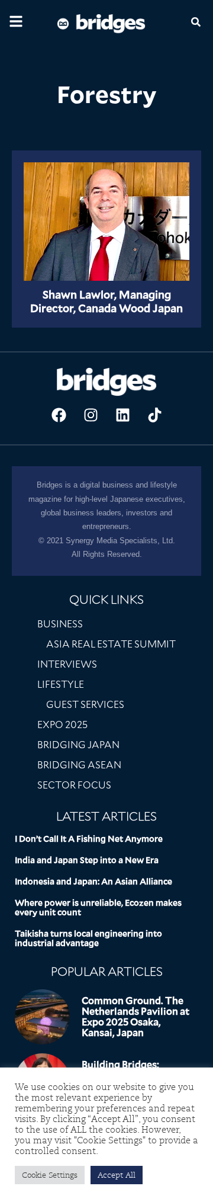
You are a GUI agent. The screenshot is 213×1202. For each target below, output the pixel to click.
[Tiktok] (154, 414)
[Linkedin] (122, 414)
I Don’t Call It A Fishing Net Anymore (89, 839)
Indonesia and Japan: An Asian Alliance (93, 881)
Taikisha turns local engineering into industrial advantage (88, 938)
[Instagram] (90, 414)
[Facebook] (58, 414)
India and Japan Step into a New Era (87, 860)
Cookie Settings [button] (50, 1175)
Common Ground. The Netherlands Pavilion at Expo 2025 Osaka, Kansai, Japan (135, 1016)
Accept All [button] (116, 1175)
